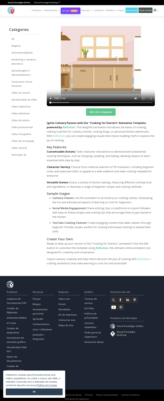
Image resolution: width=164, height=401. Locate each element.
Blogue (37, 304)
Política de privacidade (107, 395)
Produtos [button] (36, 10)
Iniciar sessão (145, 10)
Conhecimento (41, 324)
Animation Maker (17, 317)
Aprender (38, 318)
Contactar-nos (66, 320)
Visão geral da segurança (77, 399)
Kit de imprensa (67, 314)
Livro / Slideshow (42, 329)
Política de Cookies (47, 385)
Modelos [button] (110, 10)
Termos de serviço (73, 395)
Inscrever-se (132, 10)
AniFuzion (68, 127)
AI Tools (69, 10)
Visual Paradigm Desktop (46, 2)
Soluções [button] (98, 10)
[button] (51, 10)
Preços (121, 10)
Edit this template (101, 112)
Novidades (64, 309)
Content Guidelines (130, 395)
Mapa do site (66, 325)
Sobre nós (64, 298)
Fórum (62, 304)
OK (34, 391)
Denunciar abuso (94, 341)
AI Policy (89, 308)
